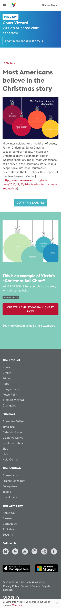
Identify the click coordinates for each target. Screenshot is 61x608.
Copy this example (30, 202)
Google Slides (11, 389)
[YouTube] (25, 552)
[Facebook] (54, 552)
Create (7, 372)
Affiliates (8, 529)
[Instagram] (35, 552)
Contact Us (10, 523)
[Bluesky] (6, 552)
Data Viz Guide (12, 432)
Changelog (9, 405)
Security (8, 534)
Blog (5, 448)
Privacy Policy (11, 586)
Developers (10, 497)
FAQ (5, 454)
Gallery (10, 63)
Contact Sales (49, 5)
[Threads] (45, 552)
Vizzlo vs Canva (13, 437)
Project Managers (14, 480)
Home (6, 367)
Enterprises (10, 486)
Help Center (10, 459)
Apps (6, 383)
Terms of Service (30, 586)
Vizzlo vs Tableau (14, 443)
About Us (9, 512)
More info (17, 605)
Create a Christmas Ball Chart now (30, 309)
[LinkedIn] (16, 552)
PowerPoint (10, 394)
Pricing (7, 378)
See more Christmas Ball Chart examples (29, 325)
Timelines (9, 426)
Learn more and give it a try (23, 41)
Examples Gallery (14, 421)
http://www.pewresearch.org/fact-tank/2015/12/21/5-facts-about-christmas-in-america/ (30, 184)
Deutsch (8, 589)
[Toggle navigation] (6, 4)
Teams (7, 491)
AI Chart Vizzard (13, 400)
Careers (8, 518)
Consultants (10, 475)
